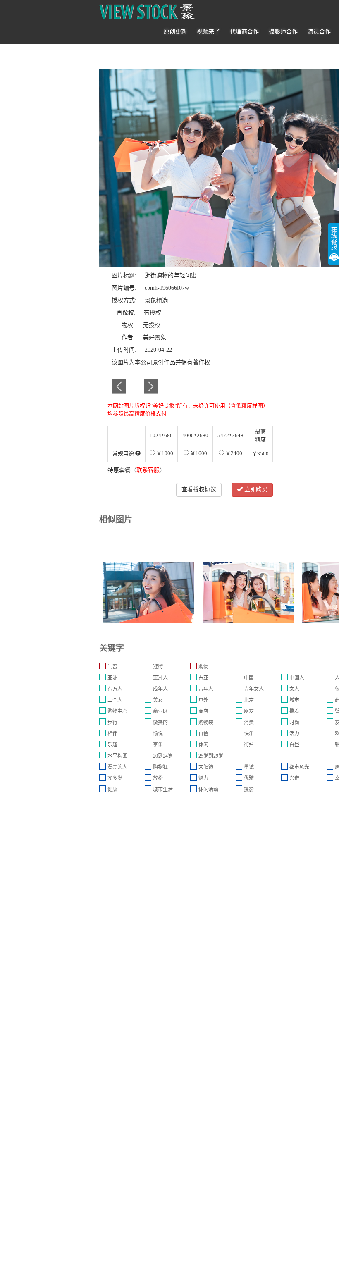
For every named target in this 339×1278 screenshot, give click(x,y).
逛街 (158, 667)
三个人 (114, 700)
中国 (249, 678)
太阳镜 (205, 767)
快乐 (249, 734)
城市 (294, 700)
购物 (203, 667)
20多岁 (114, 778)
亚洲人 (160, 678)
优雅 (249, 778)
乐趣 (112, 745)
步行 (112, 722)
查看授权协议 (198, 489)
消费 (249, 722)
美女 (158, 700)
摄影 (249, 789)
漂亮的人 (117, 767)
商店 (203, 711)
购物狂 (160, 767)
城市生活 (163, 789)
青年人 (205, 689)
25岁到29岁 (210, 756)
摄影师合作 (283, 32)
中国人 (296, 678)
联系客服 (148, 470)
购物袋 (205, 722)
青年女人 (254, 689)
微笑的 (160, 722)
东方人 (114, 689)
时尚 (294, 722)
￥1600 (198, 453)
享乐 (158, 745)
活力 (294, 734)
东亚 (203, 678)
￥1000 (164, 453)
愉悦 (158, 734)
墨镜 (249, 767)
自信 (203, 734)
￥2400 (233, 453)
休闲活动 (208, 789)
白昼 (294, 745)
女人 (294, 689)
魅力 (203, 778)
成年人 (160, 689)
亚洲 (112, 678)
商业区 (160, 711)
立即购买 (255, 489)
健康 (112, 789)
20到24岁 (163, 756)
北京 (249, 700)
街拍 (249, 745)
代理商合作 (244, 32)
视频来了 (208, 32)
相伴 (112, 734)
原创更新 (175, 32)
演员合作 (319, 32)
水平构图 (117, 756)
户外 (203, 700)
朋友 (249, 711)
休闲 (203, 745)
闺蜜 (112, 667)
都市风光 (299, 767)
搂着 (294, 711)
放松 (158, 778)
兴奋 (294, 778)
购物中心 (117, 711)
